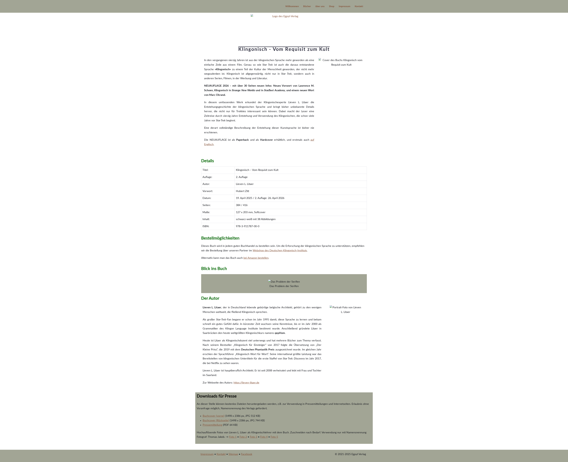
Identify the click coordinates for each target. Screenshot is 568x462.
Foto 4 (264, 437)
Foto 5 (274, 437)
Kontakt (359, 6)
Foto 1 (233, 437)
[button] (204, 281)
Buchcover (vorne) (213, 416)
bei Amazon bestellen (255, 258)
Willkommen (292, 6)
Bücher (307, 6)
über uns (320, 6)
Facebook (246, 454)
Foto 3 (253, 437)
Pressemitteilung (212, 425)
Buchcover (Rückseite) (216, 420)
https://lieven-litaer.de (246, 382)
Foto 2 (243, 437)
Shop (331, 6)
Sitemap (233, 454)
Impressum (344, 6)
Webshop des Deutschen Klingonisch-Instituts (280, 250)
